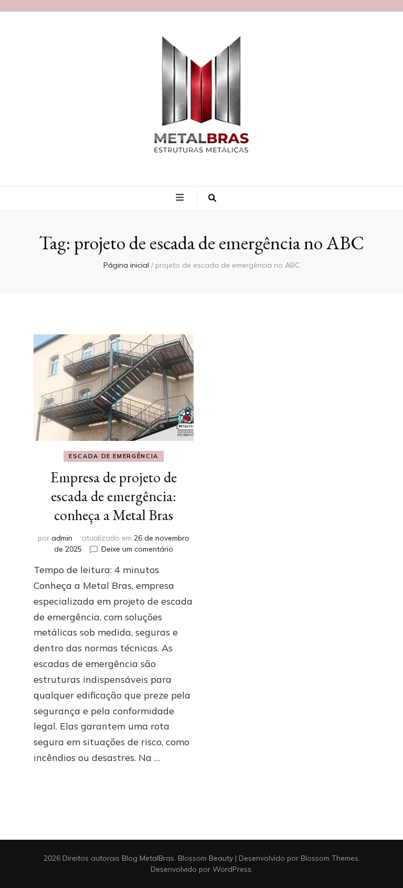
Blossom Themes (329, 858)
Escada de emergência (113, 456)
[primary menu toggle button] (181, 197)
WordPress (232, 869)
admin (61, 538)
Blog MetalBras (148, 858)
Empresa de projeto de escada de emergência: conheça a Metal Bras (113, 496)
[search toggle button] (212, 198)
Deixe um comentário (137, 549)
